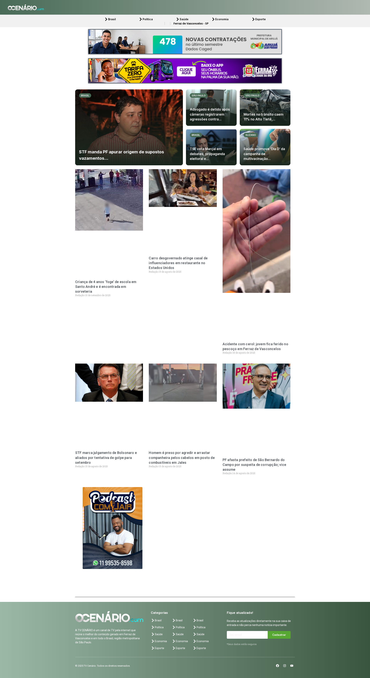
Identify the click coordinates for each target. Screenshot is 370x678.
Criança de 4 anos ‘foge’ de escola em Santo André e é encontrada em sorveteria (105, 286)
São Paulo (199, 95)
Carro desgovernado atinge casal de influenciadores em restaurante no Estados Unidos (178, 263)
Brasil (112, 19)
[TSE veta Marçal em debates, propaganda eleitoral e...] (211, 147)
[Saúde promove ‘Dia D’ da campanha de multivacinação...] (265, 147)
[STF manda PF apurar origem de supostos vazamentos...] (129, 127)
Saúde (184, 19)
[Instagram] (285, 666)
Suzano (251, 134)
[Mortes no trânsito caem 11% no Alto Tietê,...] (265, 107)
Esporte (260, 19)
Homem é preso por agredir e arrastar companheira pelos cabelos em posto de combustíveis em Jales (181, 457)
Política (148, 19)
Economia (222, 19)
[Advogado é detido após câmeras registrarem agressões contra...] (211, 107)
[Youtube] (292, 666)
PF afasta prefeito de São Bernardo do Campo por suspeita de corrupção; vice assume (254, 464)
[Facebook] (277, 666)
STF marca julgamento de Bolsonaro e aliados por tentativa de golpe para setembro (106, 457)
